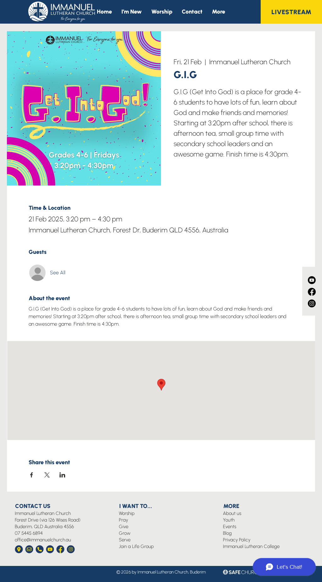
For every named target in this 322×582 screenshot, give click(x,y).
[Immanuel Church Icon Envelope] (29, 549)
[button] (218, 12)
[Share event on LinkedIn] (62, 474)
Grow (124, 533)
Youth (229, 520)
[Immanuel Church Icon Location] (19, 549)
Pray (123, 520)
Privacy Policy (236, 540)
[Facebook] (312, 292)
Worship (127, 513)
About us (232, 513)
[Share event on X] (47, 474)
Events (229, 526)
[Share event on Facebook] (32, 474)
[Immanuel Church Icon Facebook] (60, 549)
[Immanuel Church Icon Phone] (40, 549)
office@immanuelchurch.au (43, 540)
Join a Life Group (136, 546)
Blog (227, 533)
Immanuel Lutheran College (251, 546)
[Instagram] (312, 303)
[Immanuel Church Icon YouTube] (50, 549)
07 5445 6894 (29, 533)
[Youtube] (312, 280)
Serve (124, 540)
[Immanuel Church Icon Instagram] (71, 549)
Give (123, 526)
